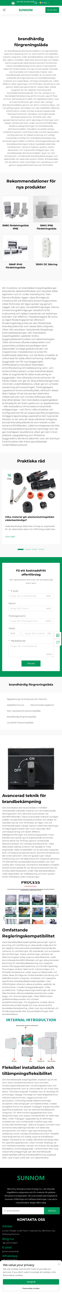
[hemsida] (25, 9)
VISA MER (10, 536)
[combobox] (16, 633)
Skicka (31, 663)
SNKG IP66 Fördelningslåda (46, 227)
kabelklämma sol (15, 705)
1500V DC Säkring (46, 264)
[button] (21, 549)
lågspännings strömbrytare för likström (27, 699)
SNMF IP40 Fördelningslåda (15, 266)
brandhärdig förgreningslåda (21, 716)
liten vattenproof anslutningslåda (24, 711)
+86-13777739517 (10, 1243)
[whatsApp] (57, 635)
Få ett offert (52, 10)
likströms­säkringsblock (42, 705)
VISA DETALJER (16, 209)
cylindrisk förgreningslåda (20, 722)
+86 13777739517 (9, 1260)
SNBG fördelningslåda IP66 (15, 227)
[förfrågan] (57, 642)
